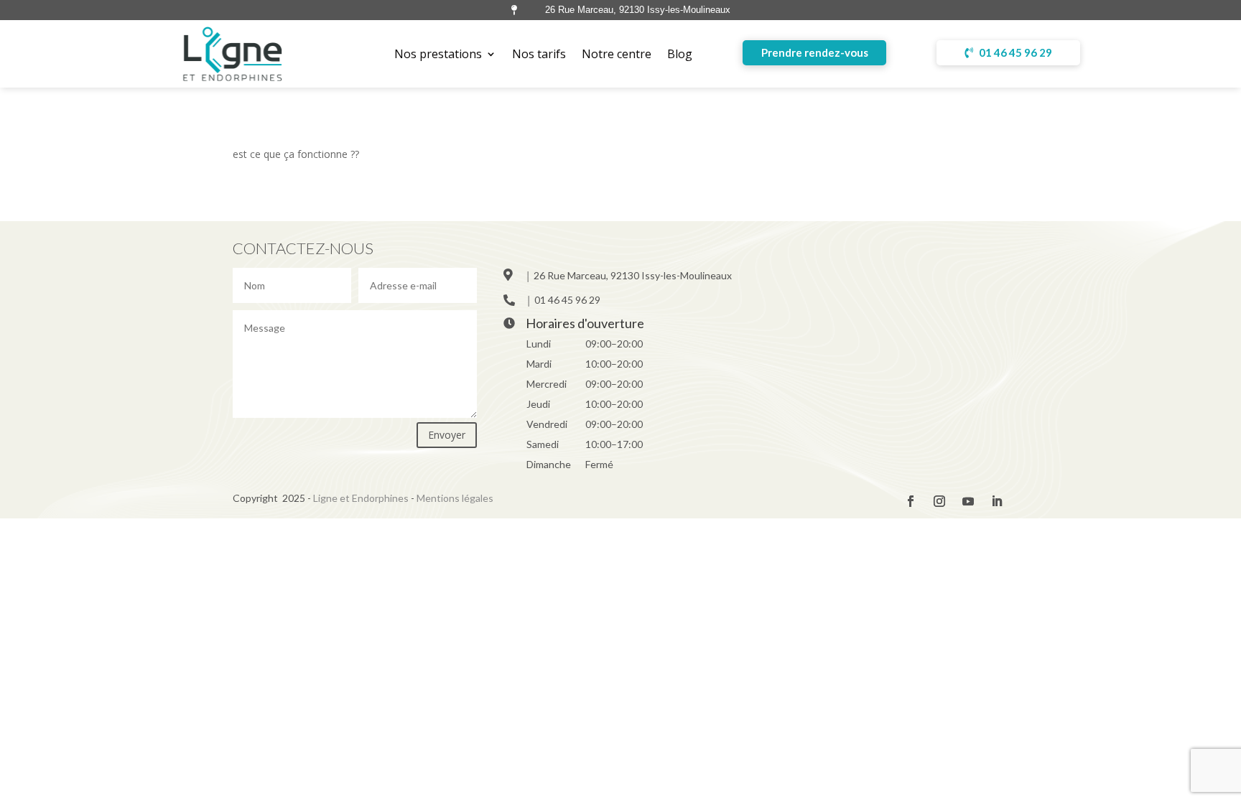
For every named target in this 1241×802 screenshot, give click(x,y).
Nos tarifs (539, 54)
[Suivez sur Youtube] (968, 501)
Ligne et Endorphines (361, 498)
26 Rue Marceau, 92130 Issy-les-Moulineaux (633, 275)
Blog (679, 54)
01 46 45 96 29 (1015, 52)
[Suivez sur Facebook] (910, 501)
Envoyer (446, 435)
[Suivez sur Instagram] (939, 501)
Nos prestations (438, 54)
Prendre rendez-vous (814, 52)
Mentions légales (455, 498)
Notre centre (616, 54)
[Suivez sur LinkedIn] (996, 501)
